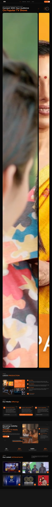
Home (20, 1)
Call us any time (31, 393)
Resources (28, 1)
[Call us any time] (28, 394)
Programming (24, 1)
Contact (33, 1)
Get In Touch (46, 1)
